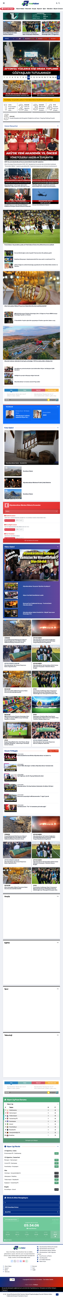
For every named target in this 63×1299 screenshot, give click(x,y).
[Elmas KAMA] (37, 414)
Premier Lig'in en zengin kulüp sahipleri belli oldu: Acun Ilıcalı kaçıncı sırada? (56, 108)
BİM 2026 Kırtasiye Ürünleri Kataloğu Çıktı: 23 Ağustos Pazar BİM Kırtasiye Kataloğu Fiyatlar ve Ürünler (42, 108)
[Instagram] (17, 1261)
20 (56, 77)
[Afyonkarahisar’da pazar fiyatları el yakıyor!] (11, 586)
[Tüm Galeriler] (58, 428)
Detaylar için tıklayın (31, 1140)
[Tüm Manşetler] (58, 126)
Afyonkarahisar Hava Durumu (47, 1248)
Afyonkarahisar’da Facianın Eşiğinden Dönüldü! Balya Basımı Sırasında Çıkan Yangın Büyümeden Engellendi (44, 641)
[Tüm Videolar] (58, 547)
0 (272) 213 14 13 (10, 520)
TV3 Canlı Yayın (8, 9)
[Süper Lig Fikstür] (58, 1146)
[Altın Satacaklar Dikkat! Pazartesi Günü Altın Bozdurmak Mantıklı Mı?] (17, 88)
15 (42, 77)
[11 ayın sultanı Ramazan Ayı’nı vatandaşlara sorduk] (31, 565)
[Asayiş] (58, 896)
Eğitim (7, 943)
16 (45, 77)
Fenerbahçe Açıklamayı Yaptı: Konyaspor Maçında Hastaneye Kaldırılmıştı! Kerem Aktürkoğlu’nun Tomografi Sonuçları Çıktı (45, 692)
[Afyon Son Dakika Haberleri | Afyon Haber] (30, 3)
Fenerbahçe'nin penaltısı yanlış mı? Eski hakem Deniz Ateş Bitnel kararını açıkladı (28, 100)
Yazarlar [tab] (9, 406)
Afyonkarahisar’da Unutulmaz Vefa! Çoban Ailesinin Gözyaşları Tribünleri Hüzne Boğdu (45, 667)
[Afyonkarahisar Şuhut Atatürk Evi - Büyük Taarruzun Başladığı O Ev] (11, 613)
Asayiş (34, 8)
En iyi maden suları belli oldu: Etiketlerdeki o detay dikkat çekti (12, 108)
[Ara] (59, 3)
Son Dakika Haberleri (44, 1259)
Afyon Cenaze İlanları (11, 663)
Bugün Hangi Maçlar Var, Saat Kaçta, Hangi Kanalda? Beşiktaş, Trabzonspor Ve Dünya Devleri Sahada (16, 743)
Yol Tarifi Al (20, 520)
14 (39, 77)
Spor (44, 8)
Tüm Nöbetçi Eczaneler (32, 540)
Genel (10, 104)
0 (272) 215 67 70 (10, 529)
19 (53, 77)
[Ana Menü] (4, 3)
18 (50, 77)
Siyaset (39, 8)
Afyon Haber (20, 8)
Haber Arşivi (42, 1261)
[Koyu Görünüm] (57, 3)
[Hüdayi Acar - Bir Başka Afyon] (10, 414)
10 (29, 77)
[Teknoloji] (58, 1035)
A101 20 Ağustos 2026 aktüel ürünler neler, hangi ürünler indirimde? (27, 108)
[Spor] (58, 989)
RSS (13, 1279)
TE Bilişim (35, 1284)
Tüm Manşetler (43, 1257)
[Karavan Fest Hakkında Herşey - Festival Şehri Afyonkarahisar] (11, 604)
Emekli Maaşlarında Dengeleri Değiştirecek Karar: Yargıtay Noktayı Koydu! (32, 118)
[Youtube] (23, 1261)
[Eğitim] (58, 942)
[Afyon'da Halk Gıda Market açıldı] (11, 595)
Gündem (49, 8)
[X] (15, 1261)
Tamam (5, 1290)
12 (34, 77)
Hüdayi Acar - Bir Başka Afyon (22, 412)
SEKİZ (45, 415)
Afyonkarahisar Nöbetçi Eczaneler (48, 1246)
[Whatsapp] (26, 1261)
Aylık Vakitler (9, 1240)
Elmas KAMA (47, 412)
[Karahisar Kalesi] (13, 471)
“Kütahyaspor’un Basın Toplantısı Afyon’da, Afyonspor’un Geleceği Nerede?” (22, 416)
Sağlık (34, 1269)
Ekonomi (28, 8)
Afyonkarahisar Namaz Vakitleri (47, 1250)
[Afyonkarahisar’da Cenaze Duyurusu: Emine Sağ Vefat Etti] (17, 653)
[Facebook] (12, 1261)
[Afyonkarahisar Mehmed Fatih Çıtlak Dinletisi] (13, 482)
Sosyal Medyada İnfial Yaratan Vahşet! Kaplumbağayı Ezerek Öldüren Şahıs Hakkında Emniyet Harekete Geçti (15, 641)
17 (47, 77)
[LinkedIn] (20, 1261)
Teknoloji (8, 1035)
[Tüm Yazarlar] (58, 406)
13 (36, 77)
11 (31, 77)
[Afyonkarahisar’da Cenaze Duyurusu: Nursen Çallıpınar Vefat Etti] (46, 730)
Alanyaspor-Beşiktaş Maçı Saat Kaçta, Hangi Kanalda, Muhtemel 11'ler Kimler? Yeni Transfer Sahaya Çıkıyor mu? (45, 718)
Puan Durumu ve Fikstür (45, 1256)
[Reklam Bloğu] (31, 16)
